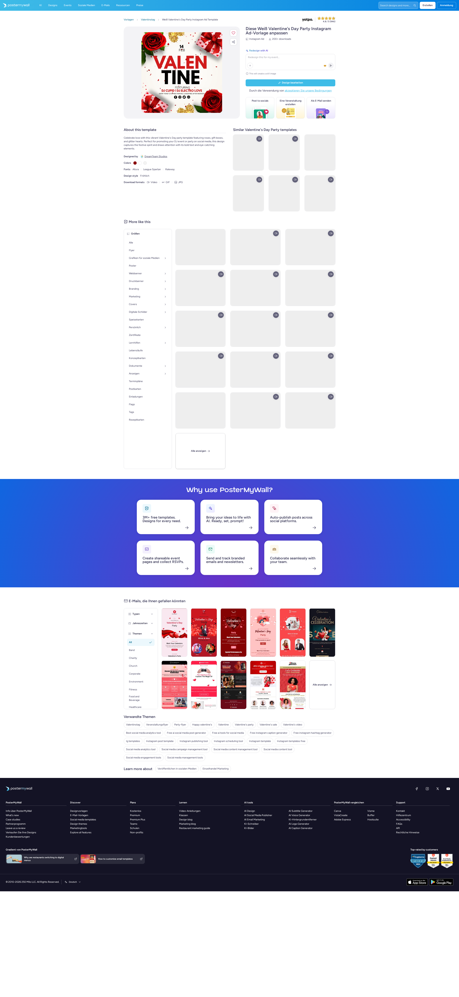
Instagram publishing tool (194, 741)
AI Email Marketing (254, 819)
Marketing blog (187, 823)
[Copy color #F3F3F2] (145, 163)
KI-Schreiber (251, 823)
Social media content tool (278, 749)
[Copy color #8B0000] (135, 163)
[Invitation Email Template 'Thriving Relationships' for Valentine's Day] (175, 684)
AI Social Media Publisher (258, 815)
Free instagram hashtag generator (313, 732)
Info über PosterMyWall (19, 811)
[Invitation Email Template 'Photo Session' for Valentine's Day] (204, 684)
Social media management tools (185, 757)
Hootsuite (373, 819)
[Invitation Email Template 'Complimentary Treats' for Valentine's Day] (322, 632)
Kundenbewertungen (18, 836)
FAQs (399, 823)
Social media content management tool (235, 749)
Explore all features (80, 832)
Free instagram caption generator (268, 732)
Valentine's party (244, 724)
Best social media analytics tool (143, 732)
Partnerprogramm (16, 823)
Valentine (223, 724)
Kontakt (400, 811)
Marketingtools (78, 828)
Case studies (13, 819)
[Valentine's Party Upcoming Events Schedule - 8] (234, 632)
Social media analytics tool (140, 749)
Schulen (134, 828)
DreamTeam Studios (156, 156)
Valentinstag (133, 724)
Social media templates (83, 819)
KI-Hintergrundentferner (303, 819)
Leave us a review (15, 828)
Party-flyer (180, 724)
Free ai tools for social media (228, 732)
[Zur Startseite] (14, 5)
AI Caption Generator (301, 828)
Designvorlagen (79, 811)
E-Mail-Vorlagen (79, 815)
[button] (233, 33)
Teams (133, 823)
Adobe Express (342, 819)
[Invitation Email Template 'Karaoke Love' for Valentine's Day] (234, 684)
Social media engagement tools (143, 757)
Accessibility (403, 819)
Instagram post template (160, 741)
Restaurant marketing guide (194, 828)
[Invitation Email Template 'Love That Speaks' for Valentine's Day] (263, 684)
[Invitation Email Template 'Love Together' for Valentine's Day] (293, 684)
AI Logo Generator (299, 823)
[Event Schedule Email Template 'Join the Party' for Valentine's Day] (204, 632)
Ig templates (133, 741)
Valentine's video (292, 724)
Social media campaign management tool (184, 749)
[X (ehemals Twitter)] (437, 788)
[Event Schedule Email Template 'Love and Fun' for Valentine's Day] (263, 632)
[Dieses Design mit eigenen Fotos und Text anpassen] (181, 72)
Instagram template (260, 741)
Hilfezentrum (403, 815)
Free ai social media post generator (186, 732)
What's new (12, 815)
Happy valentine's (202, 724)
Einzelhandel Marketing (216, 768)
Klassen (183, 815)
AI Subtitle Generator (301, 811)
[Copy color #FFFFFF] (140, 163)
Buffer (371, 815)
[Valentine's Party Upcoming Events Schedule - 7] (293, 632)
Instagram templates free (291, 741)
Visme (371, 811)
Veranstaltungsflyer (157, 724)
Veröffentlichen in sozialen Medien (177, 768)
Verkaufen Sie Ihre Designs (21, 832)
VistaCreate (340, 815)
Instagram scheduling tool (228, 741)
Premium (135, 815)
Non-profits (136, 832)
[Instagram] (427, 788)
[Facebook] (416, 788)
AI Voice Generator (299, 815)
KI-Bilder (249, 828)
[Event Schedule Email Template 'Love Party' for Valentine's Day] (175, 632)
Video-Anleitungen (189, 811)
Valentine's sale (268, 724)
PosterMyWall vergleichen (349, 802)
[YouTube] (448, 788)
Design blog (185, 819)
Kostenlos (135, 811)
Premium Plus (137, 819)
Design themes (78, 823)
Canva (337, 811)
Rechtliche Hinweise (407, 832)
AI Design (249, 811)
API (398, 828)
